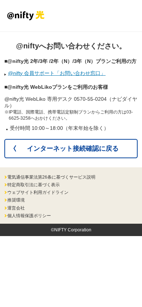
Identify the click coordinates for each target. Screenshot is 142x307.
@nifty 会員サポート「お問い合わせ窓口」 (57, 73)
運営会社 (16, 208)
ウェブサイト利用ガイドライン (37, 192)
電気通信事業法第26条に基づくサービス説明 (51, 177)
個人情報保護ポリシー (29, 215)
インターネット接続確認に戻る (73, 148)
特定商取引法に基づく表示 (33, 184)
